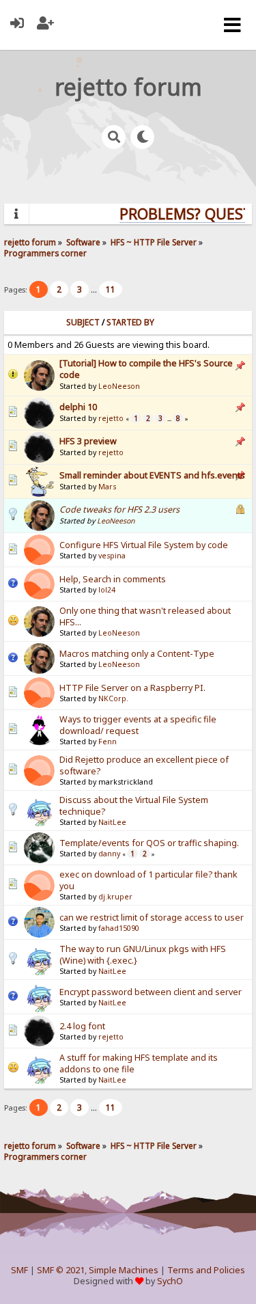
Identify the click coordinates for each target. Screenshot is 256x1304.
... (95, 289)
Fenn (107, 741)
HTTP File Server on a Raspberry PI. (132, 688)
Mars (107, 486)
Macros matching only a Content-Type (136, 654)
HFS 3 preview (88, 441)
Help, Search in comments (112, 579)
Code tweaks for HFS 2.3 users (119, 509)
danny (109, 853)
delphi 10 (78, 407)
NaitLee (112, 822)
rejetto (111, 418)
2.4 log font (82, 1026)
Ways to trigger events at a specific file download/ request (137, 725)
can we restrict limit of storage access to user (151, 917)
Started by (130, 322)
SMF (19, 1270)
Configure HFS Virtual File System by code (143, 545)
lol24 (106, 590)
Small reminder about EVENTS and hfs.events (152, 475)
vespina (112, 555)
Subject (83, 322)
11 (110, 289)
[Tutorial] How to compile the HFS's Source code (146, 368)
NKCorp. (113, 698)
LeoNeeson (119, 386)
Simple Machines (123, 1270)
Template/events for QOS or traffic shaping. (149, 843)
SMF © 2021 (61, 1270)
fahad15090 (118, 928)
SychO (170, 1281)
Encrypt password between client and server (150, 992)
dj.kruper (115, 896)
